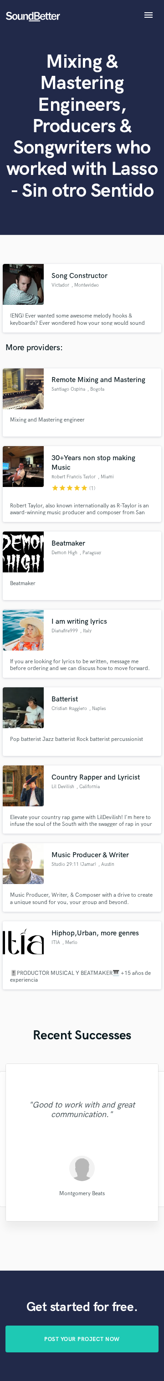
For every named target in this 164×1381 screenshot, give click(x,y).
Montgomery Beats (82, 1193)
